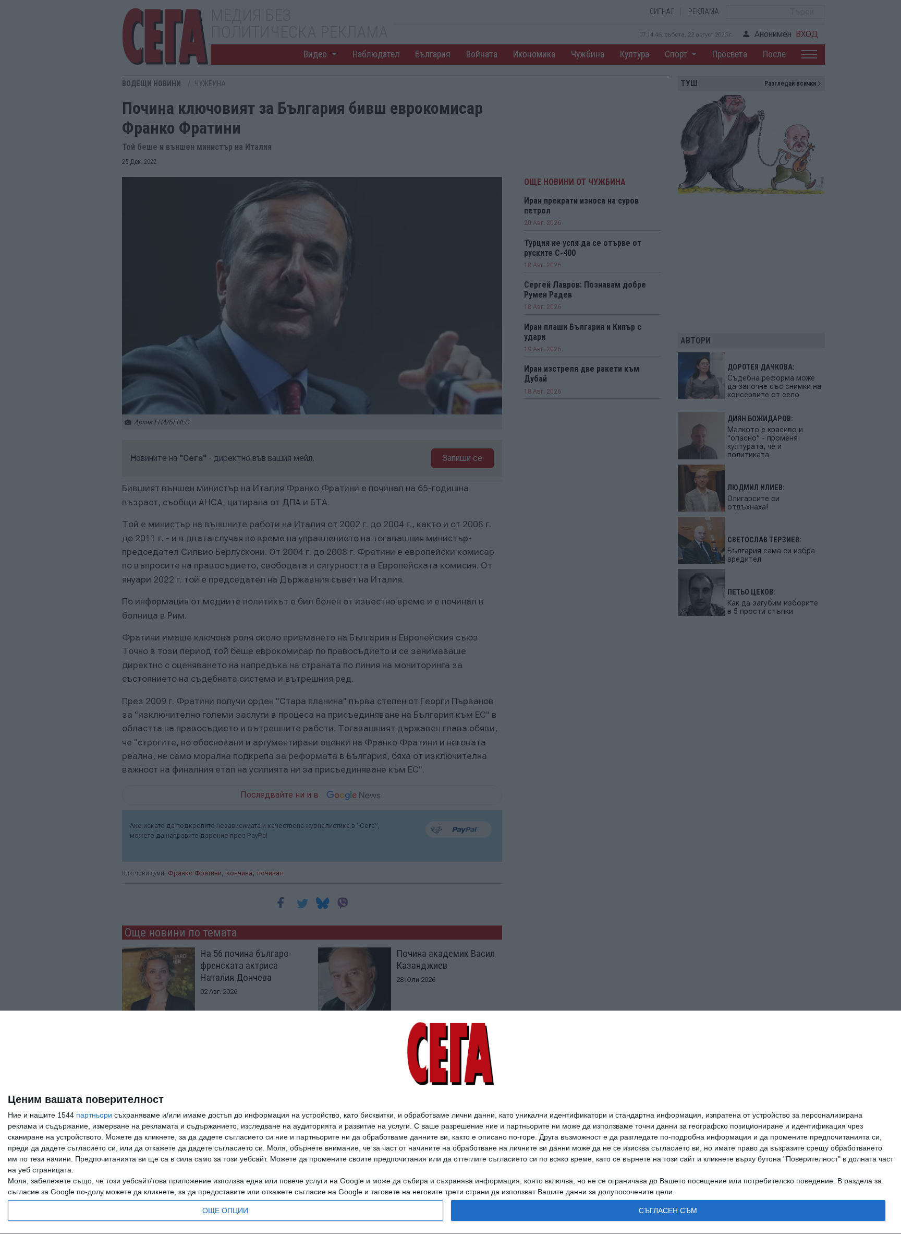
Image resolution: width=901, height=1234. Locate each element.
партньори (94, 1115)
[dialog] (450, 1122)
